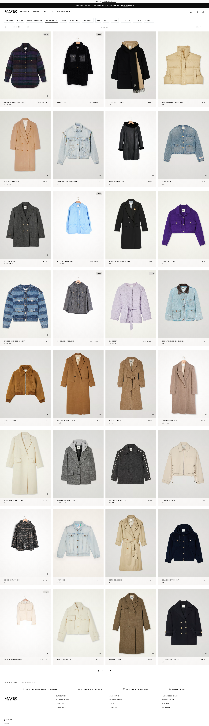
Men (44, 12)
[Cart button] (202, 12)
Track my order (61, 707)
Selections (25, 12)
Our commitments (64, 12)
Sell (51, 12)
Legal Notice (113, 703)
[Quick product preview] (47, 96)
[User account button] (191, 12)
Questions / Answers (63, 700)
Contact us (59, 703)
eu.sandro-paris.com (109, 1)
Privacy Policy (113, 707)
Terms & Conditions (115, 700)
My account (166, 703)
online (125, 5)
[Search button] (196, 12)
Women (36, 12)
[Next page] (110, 670)
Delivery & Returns (168, 700)
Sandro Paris (166, 707)
